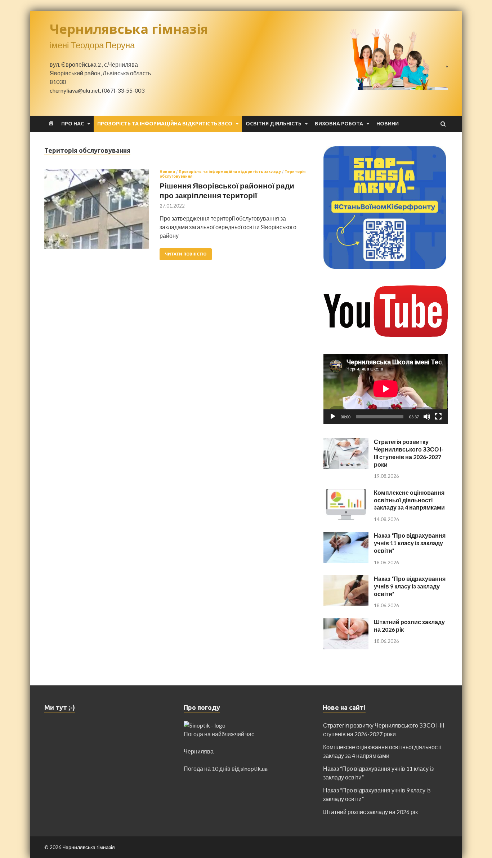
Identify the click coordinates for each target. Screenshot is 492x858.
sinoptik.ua (254, 768)
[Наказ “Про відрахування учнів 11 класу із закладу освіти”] (345, 536)
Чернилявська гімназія (129, 29)
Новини (387, 123)
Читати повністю (185, 254)
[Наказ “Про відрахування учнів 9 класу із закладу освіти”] (345, 579)
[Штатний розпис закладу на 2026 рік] (345, 622)
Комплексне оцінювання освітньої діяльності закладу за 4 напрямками (409, 500)
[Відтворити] (332, 416)
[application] (385, 389)
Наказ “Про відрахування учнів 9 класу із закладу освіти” (410, 586)
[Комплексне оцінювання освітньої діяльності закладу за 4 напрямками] (345, 493)
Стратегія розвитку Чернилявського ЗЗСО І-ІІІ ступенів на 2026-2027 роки (408, 452)
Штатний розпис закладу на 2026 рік (370, 811)
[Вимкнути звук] (426, 416)
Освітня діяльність (273, 123)
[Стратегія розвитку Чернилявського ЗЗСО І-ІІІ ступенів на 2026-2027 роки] (345, 442)
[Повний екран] (438, 416)
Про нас (72, 123)
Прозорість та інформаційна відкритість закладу (230, 171)
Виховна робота (339, 123)
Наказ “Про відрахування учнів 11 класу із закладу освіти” (410, 543)
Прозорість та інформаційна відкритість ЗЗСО (164, 123)
